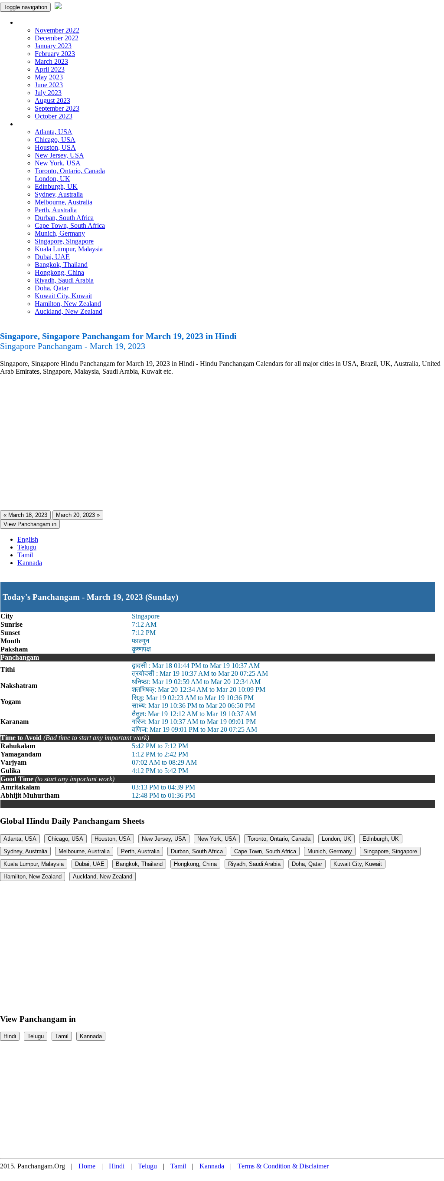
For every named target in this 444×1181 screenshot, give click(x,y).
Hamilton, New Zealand (68, 303)
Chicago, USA (55, 139)
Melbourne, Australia (63, 202)
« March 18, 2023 (25, 515)
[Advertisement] (222, 443)
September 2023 (57, 108)
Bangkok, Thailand (61, 264)
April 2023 (50, 69)
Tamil (25, 555)
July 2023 (48, 92)
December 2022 (56, 38)
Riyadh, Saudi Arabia (64, 280)
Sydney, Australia (59, 194)
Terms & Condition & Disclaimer (283, 1166)
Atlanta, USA (53, 131)
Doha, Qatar (52, 288)
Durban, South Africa (64, 217)
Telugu (26, 547)
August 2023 (52, 100)
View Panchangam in (29, 524)
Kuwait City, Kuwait (63, 295)
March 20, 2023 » (78, 515)
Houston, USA (55, 147)
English (27, 539)
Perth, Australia (56, 210)
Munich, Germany (60, 233)
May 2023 (49, 77)
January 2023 (53, 45)
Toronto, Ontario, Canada (70, 170)
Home (86, 1166)
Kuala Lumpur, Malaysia (69, 249)
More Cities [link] (33, 124)
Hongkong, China (59, 272)
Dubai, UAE (52, 256)
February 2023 (55, 53)
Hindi (9, 1036)
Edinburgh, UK (56, 186)
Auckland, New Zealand (68, 311)
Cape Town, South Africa (70, 225)
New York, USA (58, 163)
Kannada (29, 562)
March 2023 (51, 61)
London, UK (52, 178)
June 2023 (49, 85)
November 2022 (57, 30)
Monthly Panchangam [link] (47, 22)
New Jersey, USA (59, 155)
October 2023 (53, 116)
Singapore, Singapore (64, 241)
